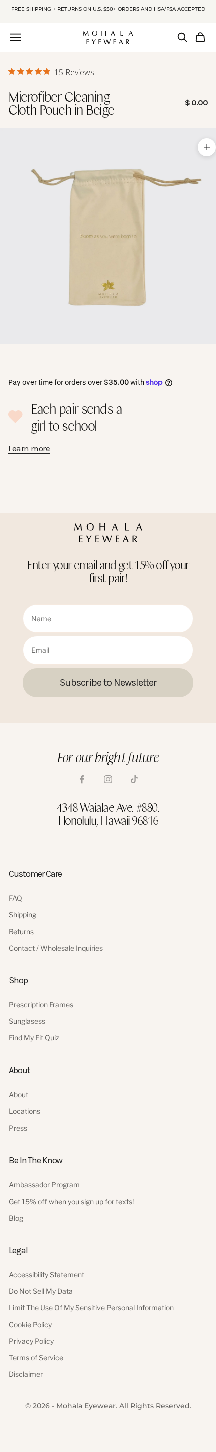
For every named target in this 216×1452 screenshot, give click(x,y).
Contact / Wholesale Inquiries (56, 948)
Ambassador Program (44, 1184)
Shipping (22, 914)
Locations (24, 1111)
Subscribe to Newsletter (108, 682)
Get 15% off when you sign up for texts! (71, 1201)
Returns (21, 931)
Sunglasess (27, 1021)
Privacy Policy (31, 1341)
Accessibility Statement (46, 1274)
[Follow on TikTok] (134, 779)
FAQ (15, 898)
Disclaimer (26, 1374)
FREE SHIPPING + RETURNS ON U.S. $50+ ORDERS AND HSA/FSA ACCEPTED (108, 9)
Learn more (29, 448)
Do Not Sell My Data (41, 1291)
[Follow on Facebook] (82, 779)
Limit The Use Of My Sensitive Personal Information (91, 1307)
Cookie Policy (30, 1324)
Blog (16, 1218)
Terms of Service (36, 1357)
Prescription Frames (41, 1004)
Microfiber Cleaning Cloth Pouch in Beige (61, 103)
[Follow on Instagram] (108, 779)
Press (18, 1128)
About (18, 1094)
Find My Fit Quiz (34, 1037)
